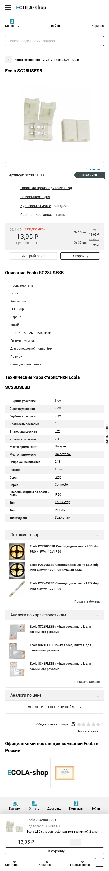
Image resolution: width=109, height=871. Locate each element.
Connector (62, 484)
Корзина (98, 26)
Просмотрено (80, 865)
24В (57, 462)
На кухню (61, 446)
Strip (58, 477)
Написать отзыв (87, 731)
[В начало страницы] (99, 862)
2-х (57, 439)
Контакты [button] (12, 26)
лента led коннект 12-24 (32, 60)
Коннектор (62, 502)
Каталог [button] (15, 808)
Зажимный (62, 517)
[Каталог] (8, 7)
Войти (55, 26)
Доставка (54, 808)
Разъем (60, 510)
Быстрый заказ (33, 256)
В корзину (80, 256)
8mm (58, 469)
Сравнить (12, 865)
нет (57, 431)
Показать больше (87, 601)
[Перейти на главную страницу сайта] (38, 8)
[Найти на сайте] (99, 41)
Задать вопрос (107, 435)
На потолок (63, 454)
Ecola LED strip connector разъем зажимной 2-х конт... (65, 831)
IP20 (58, 494)
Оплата (34, 808)
